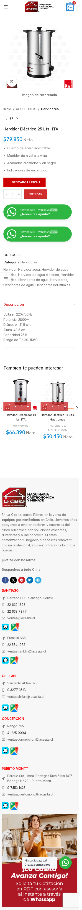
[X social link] (13, 580)
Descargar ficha (26, 182)
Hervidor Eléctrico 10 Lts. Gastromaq (58, 417)
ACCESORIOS (26, 109)
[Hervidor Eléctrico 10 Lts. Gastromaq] (58, 393)
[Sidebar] (5, 278)
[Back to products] (11, 119)
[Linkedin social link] (29, 580)
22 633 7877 (17, 611)
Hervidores (50, 109)
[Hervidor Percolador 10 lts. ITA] (20, 393)
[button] (77, 407)
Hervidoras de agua (33, 280)
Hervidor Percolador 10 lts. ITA (21, 417)
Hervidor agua (29, 269)
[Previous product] (6, 119)
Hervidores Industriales (53, 285)
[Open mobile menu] (5, 6)
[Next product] (17, 119)
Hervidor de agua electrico (38, 275)
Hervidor (9, 269)
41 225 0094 (16, 733)
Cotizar (35, 194)
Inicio (7, 109)
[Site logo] (39, 6)
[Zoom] (12, 81)
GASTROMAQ (57, 430)
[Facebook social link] (5, 580)
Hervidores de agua (18, 285)
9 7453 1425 (16, 788)
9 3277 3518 (16, 690)
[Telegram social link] (38, 580)
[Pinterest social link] (21, 580)
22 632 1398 (16, 605)
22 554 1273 (16, 645)
